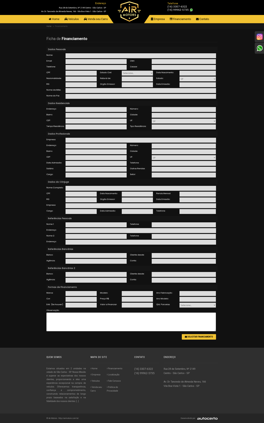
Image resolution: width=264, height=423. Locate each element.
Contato (204, 19)
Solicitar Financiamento (200, 336)
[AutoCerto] (207, 418)
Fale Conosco (114, 381)
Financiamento (181, 19)
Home (55, 19)
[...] (77, 401)
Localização (113, 374)
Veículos (73, 19)
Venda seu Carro (97, 19)
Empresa (159, 19)
